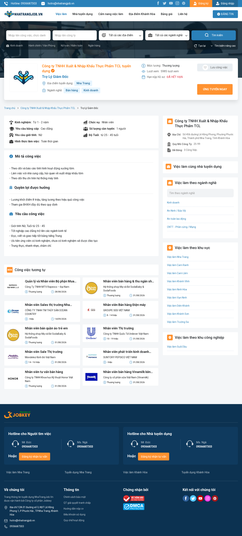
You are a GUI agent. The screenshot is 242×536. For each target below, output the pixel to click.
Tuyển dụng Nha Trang (78, 472)
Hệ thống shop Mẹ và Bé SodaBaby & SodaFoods (123, 288)
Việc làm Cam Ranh (178, 265)
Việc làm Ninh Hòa (177, 289)
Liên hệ (182, 14)
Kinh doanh (16, 45)
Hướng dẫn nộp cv (74, 508)
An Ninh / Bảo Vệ (176, 210)
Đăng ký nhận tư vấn (34, 456)
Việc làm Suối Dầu (177, 346)
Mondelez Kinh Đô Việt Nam (40, 357)
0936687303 (17, 526)
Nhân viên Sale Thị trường (43, 352)
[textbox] (121, 35)
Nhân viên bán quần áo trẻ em (46, 328)
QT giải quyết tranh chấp (77, 502)
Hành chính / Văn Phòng (42, 45)
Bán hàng (72, 90)
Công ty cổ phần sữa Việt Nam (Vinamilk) (125, 377)
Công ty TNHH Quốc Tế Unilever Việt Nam (126, 333)
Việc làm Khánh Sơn (178, 313)
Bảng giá (166, 14)
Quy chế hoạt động (74, 520)
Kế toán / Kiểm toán (72, 45)
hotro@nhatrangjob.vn (61, 3)
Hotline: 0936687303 (24, 3)
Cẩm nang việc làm (110, 14)
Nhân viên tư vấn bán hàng (44, 372)
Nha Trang (83, 83)
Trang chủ (9, 108)
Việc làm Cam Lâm (177, 273)
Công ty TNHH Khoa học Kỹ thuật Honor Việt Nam (49, 379)
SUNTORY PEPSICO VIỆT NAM (120, 357)
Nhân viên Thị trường (118, 328)
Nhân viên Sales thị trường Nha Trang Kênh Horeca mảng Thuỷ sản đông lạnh (50, 305)
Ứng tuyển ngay (215, 89)
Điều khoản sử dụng (74, 514)
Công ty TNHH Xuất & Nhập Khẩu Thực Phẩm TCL (48, 108)
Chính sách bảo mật (75, 497)
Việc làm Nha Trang (177, 257)
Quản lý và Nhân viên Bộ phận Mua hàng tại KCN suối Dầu (49, 281)
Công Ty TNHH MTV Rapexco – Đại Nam (47, 286)
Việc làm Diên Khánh (178, 305)
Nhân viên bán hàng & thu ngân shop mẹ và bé (129, 281)
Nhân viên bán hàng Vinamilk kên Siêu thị (127, 372)
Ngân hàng (94, 45)
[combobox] (121, 35)
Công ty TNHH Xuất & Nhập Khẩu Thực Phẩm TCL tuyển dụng (86, 68)
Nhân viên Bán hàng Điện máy (124, 305)
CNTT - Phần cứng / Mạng (181, 227)
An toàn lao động (176, 218)
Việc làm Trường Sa (178, 322)
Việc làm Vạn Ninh (177, 297)
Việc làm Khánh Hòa (135, 472)
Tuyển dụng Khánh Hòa (195, 472)
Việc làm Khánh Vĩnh (178, 281)
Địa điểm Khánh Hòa (142, 14)
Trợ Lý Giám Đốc (55, 77)
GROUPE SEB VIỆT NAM (116, 310)
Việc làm (61, 14)
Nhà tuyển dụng (82, 14)
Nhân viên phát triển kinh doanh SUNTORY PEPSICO (126, 352)
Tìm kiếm (217, 35)
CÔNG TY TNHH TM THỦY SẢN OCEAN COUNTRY (46, 312)
